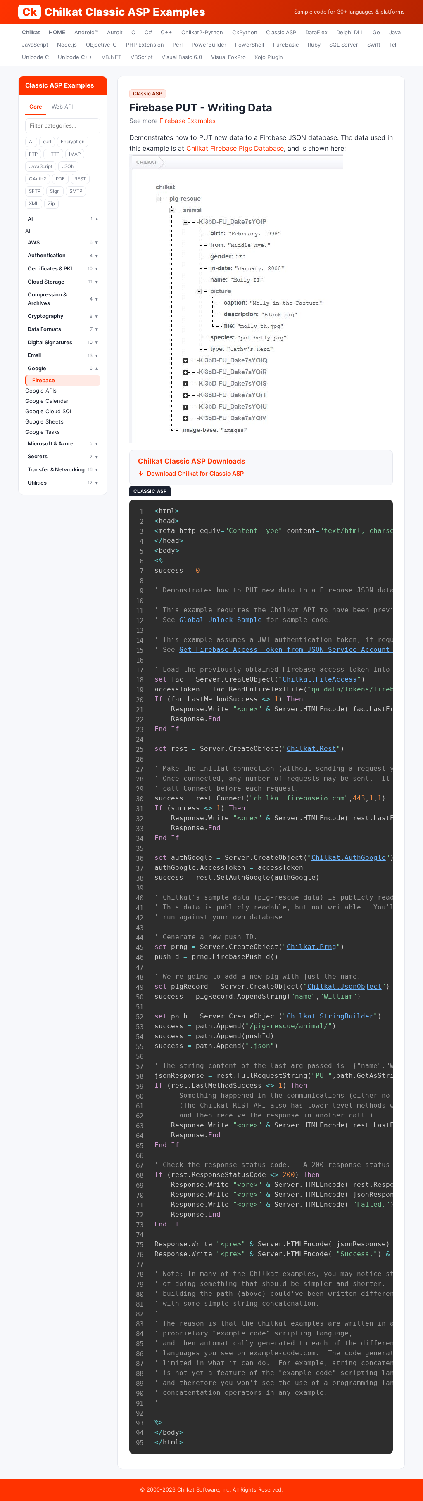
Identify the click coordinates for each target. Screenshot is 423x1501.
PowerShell (249, 44)
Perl (178, 44)
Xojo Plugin (268, 57)
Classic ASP (281, 32)
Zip (51, 203)
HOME (57, 32)
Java (395, 32)
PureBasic (286, 44)
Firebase (43, 380)
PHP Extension (145, 44)
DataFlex (316, 32)
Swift (373, 44)
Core (35, 106)
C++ (166, 32)
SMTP (75, 191)
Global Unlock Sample (220, 620)
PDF (60, 179)
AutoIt (115, 32)
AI (31, 141)
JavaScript (35, 44)
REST (80, 179)
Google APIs (41, 390)
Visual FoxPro (228, 57)
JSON (68, 166)
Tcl (392, 44)
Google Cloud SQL (49, 411)
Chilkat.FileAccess (320, 679)
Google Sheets (44, 421)
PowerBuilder (209, 44)
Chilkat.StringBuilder (330, 1016)
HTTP (53, 154)
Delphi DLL (350, 32)
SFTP (34, 191)
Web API (62, 106)
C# (148, 32)
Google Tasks (42, 432)
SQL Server (343, 44)
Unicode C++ (75, 57)
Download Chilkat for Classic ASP (195, 473)
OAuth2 (37, 179)
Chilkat (31, 32)
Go (376, 32)
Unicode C (35, 57)
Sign (55, 191)
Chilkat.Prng (311, 947)
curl (47, 141)
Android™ (86, 32)
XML (33, 203)
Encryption (73, 141)
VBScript (142, 57)
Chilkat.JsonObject (344, 986)
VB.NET (111, 57)
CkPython (244, 32)
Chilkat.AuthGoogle (348, 858)
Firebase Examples (187, 121)
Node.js (67, 44)
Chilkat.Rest (311, 749)
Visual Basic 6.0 (182, 57)
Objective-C (101, 44)
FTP (33, 154)
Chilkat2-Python (202, 32)
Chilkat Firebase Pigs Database (235, 148)
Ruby (314, 44)
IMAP (75, 154)
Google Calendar (47, 401)
